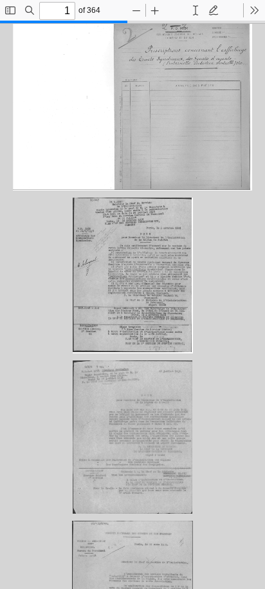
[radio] (196, 10)
